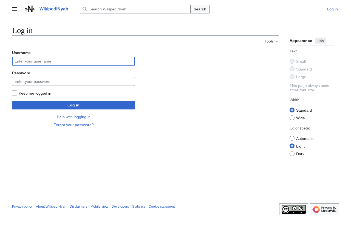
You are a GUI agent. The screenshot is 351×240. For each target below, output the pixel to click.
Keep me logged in (35, 93)
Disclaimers (78, 206)
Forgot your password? (73, 125)
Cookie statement (162, 206)
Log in (73, 105)
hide (321, 41)
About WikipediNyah (51, 206)
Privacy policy (22, 206)
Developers (120, 206)
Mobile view (99, 206)
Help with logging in (73, 117)
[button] (14, 9)
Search (200, 9)
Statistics (138, 206)
